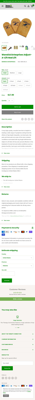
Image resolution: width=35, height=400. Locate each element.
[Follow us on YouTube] (16, 378)
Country (4, 254)
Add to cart (17, 107)
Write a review (17, 299)
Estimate (6, 280)
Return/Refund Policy (16, 216)
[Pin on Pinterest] (25, 119)
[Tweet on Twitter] (29, 119)
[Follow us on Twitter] (6, 378)
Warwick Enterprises (8, 61)
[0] (32, 6)
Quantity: (4, 100)
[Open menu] (2, 6)
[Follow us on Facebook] (3, 378)
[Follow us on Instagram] (9, 378)
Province (4, 262)
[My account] (28, 6)
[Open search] (25, 6)
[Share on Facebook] (22, 119)
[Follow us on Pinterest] (12, 378)
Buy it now (17, 112)
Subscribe (7, 368)
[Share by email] (32, 119)
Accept (6, 395)
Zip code (4, 270)
